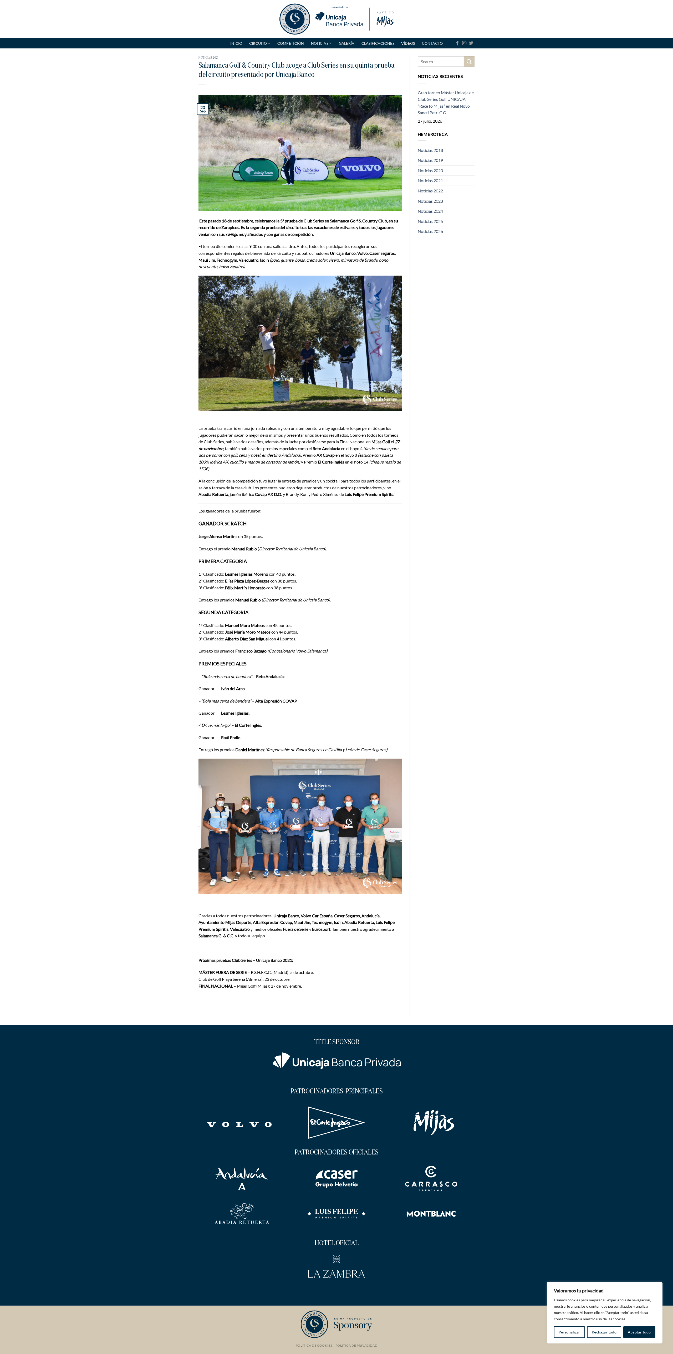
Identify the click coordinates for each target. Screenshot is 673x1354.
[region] (604, 1312)
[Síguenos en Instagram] (464, 43)
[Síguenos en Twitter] (471, 43)
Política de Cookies (314, 1345)
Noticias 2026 (430, 231)
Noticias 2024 (430, 210)
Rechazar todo (604, 1332)
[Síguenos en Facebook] (457, 43)
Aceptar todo (639, 1332)
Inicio (236, 43)
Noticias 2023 (430, 200)
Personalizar (569, 1332)
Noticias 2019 (430, 160)
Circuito (258, 43)
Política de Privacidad (356, 1345)
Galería (347, 43)
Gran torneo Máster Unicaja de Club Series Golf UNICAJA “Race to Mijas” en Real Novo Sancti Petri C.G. (446, 102)
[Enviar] (469, 61)
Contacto (432, 43)
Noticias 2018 (430, 150)
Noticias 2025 (430, 221)
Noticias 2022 (430, 190)
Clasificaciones (377, 43)
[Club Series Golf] (336, 19)
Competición (290, 43)
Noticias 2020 (430, 170)
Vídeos (408, 43)
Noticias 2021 (208, 57)
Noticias (319, 43)
